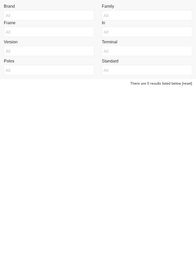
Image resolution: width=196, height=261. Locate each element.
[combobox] (47, 16)
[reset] (187, 83)
